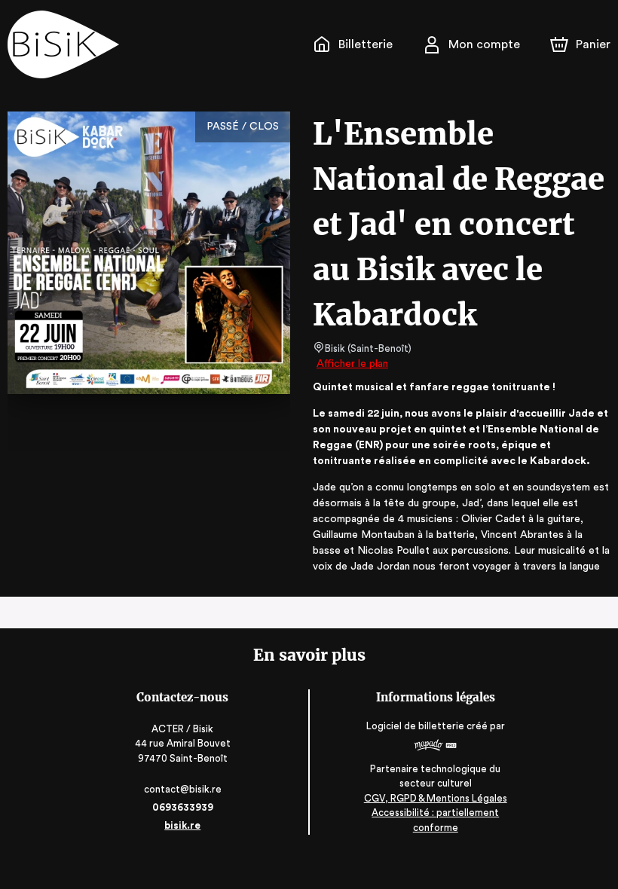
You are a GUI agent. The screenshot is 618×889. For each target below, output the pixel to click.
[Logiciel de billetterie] (435, 747)
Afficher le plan (352, 364)
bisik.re (182, 825)
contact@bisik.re (183, 789)
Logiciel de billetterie (415, 726)
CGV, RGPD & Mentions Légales (435, 798)
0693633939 (182, 807)
